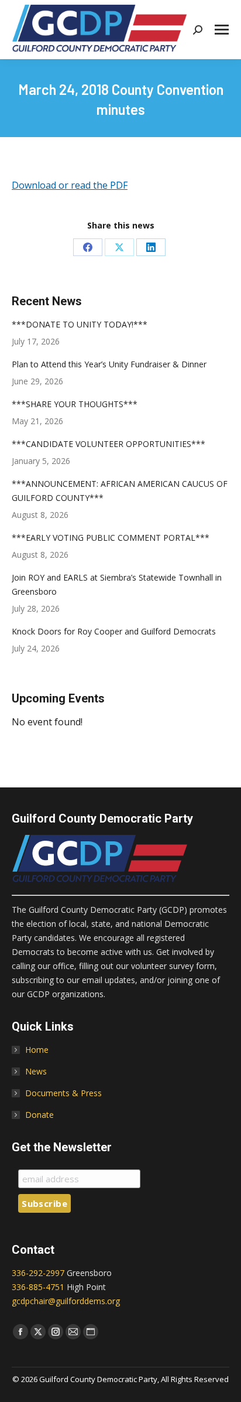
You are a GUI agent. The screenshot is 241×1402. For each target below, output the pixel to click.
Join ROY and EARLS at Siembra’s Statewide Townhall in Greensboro (117, 584)
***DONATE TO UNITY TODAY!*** (79, 324)
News (36, 1071)
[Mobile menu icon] (221, 29)
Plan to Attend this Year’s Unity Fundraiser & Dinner (109, 364)
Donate (39, 1114)
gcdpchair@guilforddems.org (66, 1301)
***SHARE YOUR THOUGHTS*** (74, 404)
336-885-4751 (38, 1286)
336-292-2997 (38, 1272)
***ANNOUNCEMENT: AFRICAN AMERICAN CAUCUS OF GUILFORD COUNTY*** (120, 490)
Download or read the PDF (70, 185)
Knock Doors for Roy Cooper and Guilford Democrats (114, 631)
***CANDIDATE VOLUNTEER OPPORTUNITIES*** (108, 443)
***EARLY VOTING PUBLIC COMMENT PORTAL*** (110, 537)
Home (37, 1049)
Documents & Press (63, 1093)
